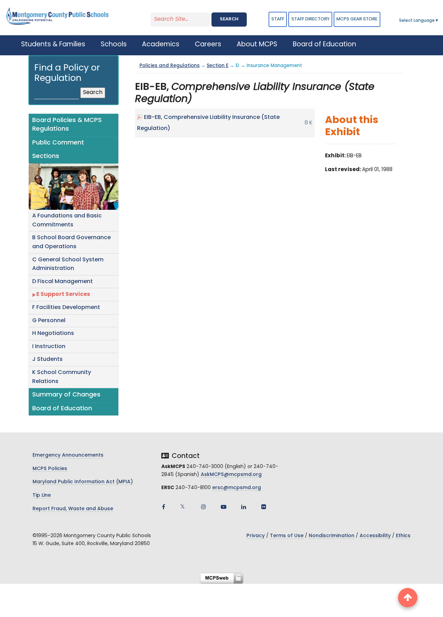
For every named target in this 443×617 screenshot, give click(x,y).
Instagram (203, 507)
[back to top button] (407, 597)
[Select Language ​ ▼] (439, 21)
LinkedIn (243, 507)
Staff (277, 19)
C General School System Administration (67, 264)
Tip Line (42, 495)
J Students (47, 359)
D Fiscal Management (62, 281)
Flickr (263, 507)
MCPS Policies (50, 468)
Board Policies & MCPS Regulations (67, 125)
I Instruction (48, 346)
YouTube (223, 507)
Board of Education (62, 409)
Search (229, 19)
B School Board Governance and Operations (71, 242)
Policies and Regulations (169, 66)
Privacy (255, 536)
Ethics (403, 536)
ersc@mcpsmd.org (236, 487)
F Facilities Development (66, 307)
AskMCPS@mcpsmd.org (231, 474)
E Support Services (63, 294)
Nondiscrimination (331, 536)
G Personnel (48, 321)
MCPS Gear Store (356, 19)
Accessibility (375, 536)
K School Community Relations (61, 377)
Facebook (163, 507)
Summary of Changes (66, 395)
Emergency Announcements (68, 455)
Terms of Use (287, 536)
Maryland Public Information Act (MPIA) (83, 482)
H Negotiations (53, 333)
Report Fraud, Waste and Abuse (73, 509)
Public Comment (58, 143)
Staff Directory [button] (310, 19)
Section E (217, 66)
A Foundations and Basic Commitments (67, 220)
